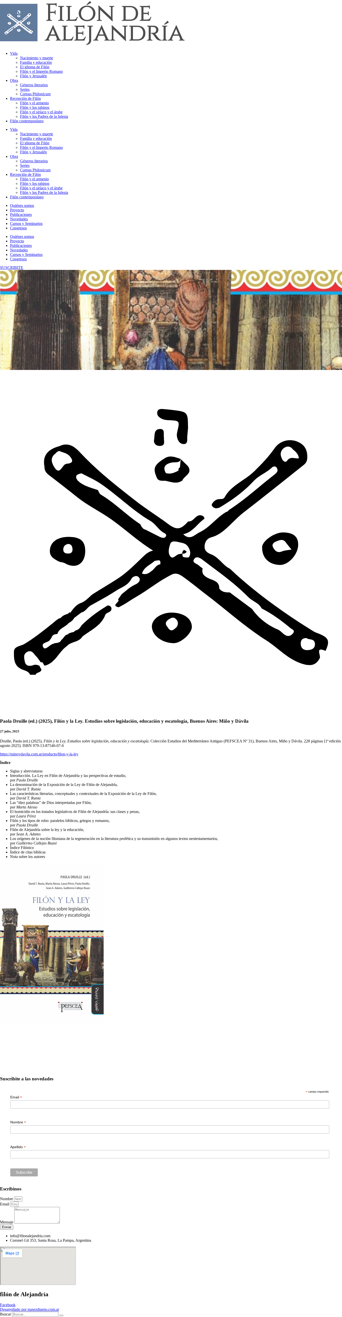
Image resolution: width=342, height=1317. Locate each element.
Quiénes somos (22, 205)
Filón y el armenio (34, 103)
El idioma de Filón (34, 67)
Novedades (19, 219)
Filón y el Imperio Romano (41, 71)
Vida (14, 53)
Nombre (18, 1122)
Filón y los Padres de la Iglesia (44, 116)
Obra (14, 80)
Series (25, 89)
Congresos (18, 228)
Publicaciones (21, 214)
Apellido (18, 1147)
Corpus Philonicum (35, 94)
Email (16, 1097)
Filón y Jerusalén (33, 76)
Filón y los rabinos (34, 107)
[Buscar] (61, 1315)
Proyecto (17, 210)
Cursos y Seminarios (26, 223)
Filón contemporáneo (27, 121)
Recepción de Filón (25, 98)
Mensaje (7, 1222)
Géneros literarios (34, 85)
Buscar (5, 1314)
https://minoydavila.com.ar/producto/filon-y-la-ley (39, 754)
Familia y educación (36, 62)
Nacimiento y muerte (36, 58)
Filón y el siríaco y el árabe (41, 112)
